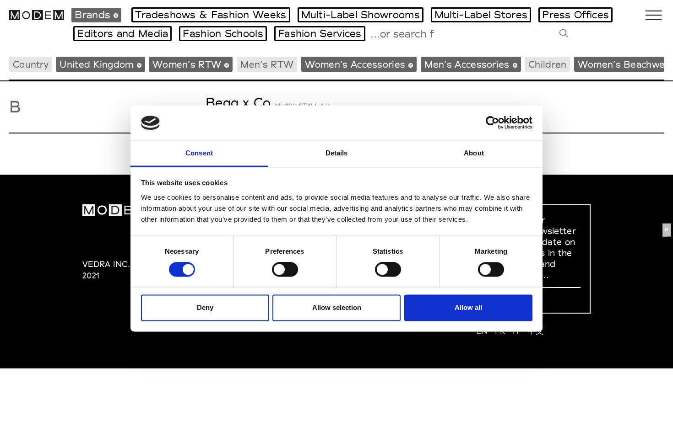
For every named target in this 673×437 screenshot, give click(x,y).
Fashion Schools (223, 33)
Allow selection (336, 307)
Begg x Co (238, 103)
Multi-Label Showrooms (360, 15)
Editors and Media (122, 33)
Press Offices (575, 15)
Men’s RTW (267, 64)
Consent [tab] (199, 153)
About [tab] (474, 153)
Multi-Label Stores (480, 15)
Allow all (468, 307)
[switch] (285, 269)
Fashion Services (320, 33)
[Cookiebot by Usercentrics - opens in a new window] (492, 123)
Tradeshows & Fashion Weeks (211, 15)
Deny (205, 307)
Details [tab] (337, 153)
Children (547, 64)
